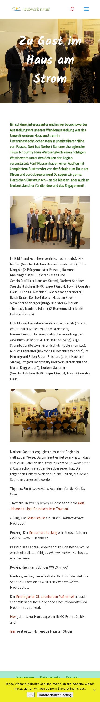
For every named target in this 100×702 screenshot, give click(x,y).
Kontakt (72, 677)
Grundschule (36, 518)
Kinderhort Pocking (43, 533)
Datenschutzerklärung (55, 695)
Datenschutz (50, 677)
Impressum (25, 677)
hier (13, 631)
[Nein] (94, 690)
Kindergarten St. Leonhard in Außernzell (45, 597)
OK (30, 695)
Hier (13, 617)
